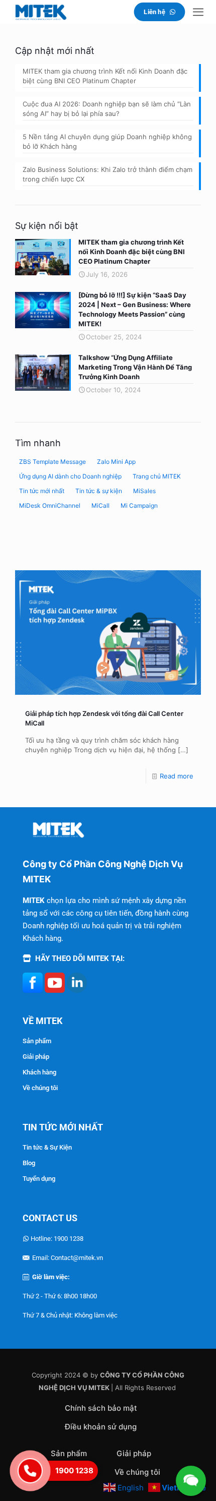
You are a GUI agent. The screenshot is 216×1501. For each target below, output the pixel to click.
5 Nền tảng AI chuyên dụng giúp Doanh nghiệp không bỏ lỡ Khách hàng (107, 141)
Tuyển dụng (39, 1178)
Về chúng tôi (40, 1088)
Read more (176, 776)
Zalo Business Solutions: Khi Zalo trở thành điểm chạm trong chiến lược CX (107, 174)
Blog (29, 1163)
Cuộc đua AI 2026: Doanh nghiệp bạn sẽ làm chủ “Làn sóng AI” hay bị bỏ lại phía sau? (107, 108)
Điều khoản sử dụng (101, 1426)
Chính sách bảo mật (101, 1408)
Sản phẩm (37, 1041)
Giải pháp (36, 1056)
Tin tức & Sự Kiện (47, 1147)
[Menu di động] (198, 12)
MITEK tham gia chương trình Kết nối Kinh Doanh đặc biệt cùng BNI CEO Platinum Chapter (105, 76)
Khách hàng (39, 1072)
